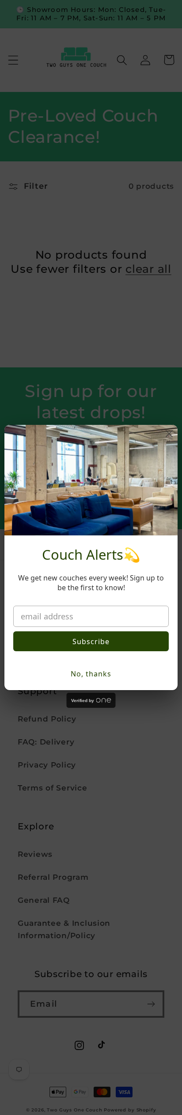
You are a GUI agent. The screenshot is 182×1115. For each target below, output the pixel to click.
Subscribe (91, 641)
